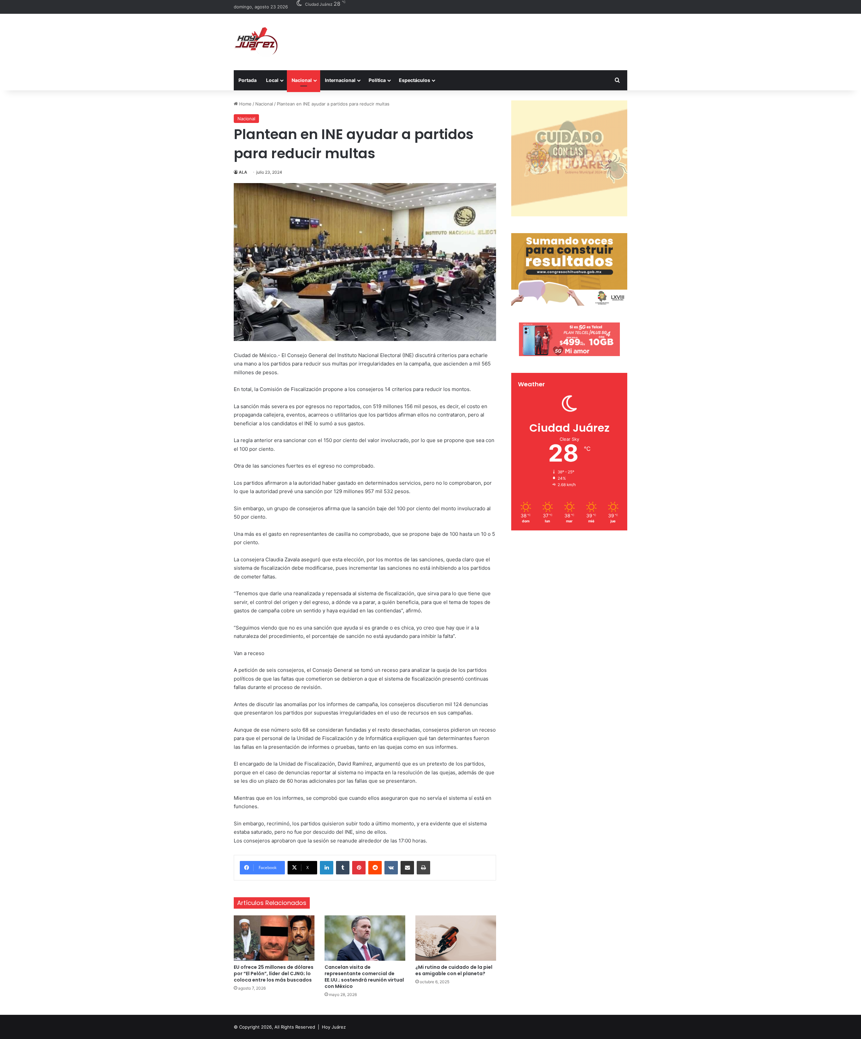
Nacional (302, 80)
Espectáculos (414, 80)
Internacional (340, 80)
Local (272, 80)
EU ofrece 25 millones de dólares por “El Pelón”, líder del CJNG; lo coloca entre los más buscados (273, 973)
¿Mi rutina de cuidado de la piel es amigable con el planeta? (453, 970)
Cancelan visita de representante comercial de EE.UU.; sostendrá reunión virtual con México (364, 977)
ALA (243, 172)
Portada (247, 80)
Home (245, 103)
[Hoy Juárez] (255, 42)
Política (377, 80)
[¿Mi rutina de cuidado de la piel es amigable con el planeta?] (455, 938)
